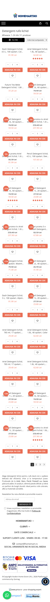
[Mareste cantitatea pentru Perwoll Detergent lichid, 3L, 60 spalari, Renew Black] (17, 206)
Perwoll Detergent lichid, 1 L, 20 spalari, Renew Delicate (12, 394)
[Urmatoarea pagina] (44, 464)
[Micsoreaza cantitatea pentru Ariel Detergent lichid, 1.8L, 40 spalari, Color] (33, 341)
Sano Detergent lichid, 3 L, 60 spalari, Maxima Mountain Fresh (12, 262)
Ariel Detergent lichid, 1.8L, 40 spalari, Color (37, 331)
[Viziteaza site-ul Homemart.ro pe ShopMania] (33, 596)
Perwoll (35, 481)
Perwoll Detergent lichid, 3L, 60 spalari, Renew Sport (12, 120)
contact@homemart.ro (27, 543)
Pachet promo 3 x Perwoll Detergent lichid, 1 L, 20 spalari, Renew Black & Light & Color (37, 227)
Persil (29, 481)
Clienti (24, 526)
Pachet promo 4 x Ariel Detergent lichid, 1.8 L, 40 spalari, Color (37, 120)
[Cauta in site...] (47, 23)
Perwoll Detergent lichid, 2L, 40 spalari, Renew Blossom (37, 262)
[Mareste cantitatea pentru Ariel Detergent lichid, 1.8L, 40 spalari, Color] (42, 341)
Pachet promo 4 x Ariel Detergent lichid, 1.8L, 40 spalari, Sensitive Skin (37, 429)
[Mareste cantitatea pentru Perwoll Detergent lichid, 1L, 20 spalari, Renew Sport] (17, 446)
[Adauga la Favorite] (12, 75)
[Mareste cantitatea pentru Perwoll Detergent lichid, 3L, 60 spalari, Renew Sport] (17, 133)
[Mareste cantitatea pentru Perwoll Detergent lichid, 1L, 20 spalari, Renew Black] (42, 310)
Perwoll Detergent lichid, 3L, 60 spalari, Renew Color (37, 394)
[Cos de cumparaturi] (40, 23)
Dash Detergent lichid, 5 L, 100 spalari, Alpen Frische (12, 296)
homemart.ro (24, 520)
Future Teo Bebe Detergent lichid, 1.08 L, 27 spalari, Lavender (13, 86)
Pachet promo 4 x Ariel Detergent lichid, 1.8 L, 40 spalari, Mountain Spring (12, 227)
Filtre (14, 40)
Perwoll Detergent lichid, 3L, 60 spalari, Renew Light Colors (37, 86)
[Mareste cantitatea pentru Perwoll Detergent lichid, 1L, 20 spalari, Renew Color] (42, 206)
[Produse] (3, 24)
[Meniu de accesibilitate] (45, 581)
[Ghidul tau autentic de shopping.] (16, 596)
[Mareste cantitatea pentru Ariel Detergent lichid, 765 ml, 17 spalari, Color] (17, 341)
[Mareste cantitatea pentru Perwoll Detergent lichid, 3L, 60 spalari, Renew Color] (42, 407)
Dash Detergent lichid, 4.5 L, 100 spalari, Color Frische (12, 50)
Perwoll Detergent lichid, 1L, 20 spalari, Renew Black (37, 296)
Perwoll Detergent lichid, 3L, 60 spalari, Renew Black (12, 189)
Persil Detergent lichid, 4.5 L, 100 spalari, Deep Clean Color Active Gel (37, 155)
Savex (45, 481)
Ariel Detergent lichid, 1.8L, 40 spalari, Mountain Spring (37, 362)
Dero (23, 481)
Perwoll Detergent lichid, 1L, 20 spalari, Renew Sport (12, 429)
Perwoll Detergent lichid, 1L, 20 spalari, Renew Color (37, 189)
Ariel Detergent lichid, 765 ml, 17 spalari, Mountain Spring (12, 362)
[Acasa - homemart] (25, 16)
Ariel (18, 481)
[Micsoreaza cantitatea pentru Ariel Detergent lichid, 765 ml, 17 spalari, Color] (8, 341)
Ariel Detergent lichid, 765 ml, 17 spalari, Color (12, 331)
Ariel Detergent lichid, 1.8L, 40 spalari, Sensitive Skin (37, 50)
